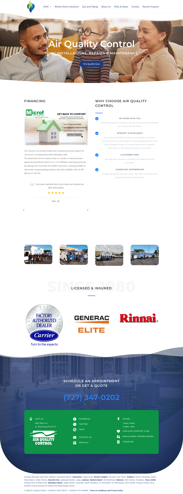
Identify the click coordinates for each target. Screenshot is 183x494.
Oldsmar (120, 480)
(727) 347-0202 (91, 397)
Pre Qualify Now (91, 64)
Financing (128, 442)
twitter (83, 424)
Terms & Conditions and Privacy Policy (106, 490)
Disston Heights (101, 477)
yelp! (82, 429)
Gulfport (130, 477)
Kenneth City (53, 480)
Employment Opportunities (138, 436)
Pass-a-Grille (150, 480)
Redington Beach (55, 483)
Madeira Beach (96, 480)
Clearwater (77, 477)
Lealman (85, 480)
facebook (84, 419)
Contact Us (85, 437)
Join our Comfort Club (136, 431)
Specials (84, 442)
